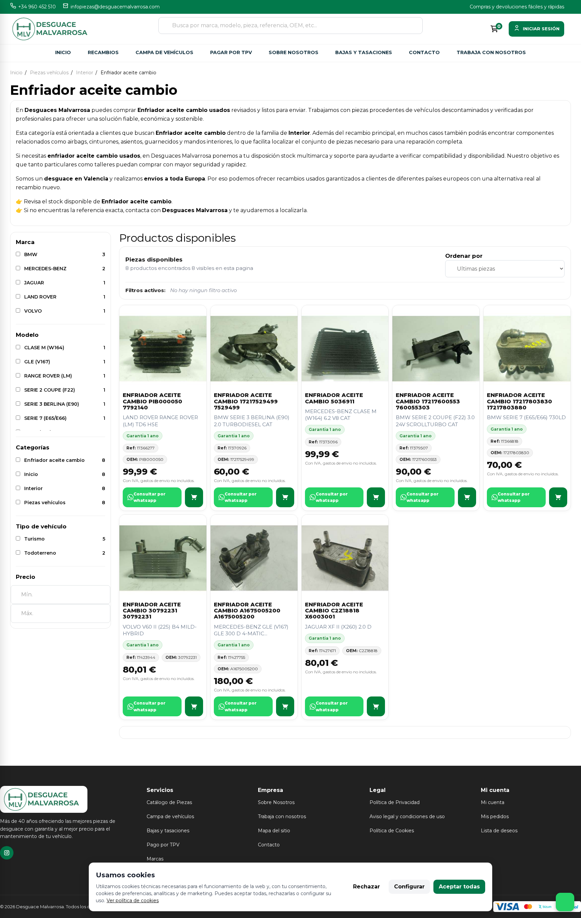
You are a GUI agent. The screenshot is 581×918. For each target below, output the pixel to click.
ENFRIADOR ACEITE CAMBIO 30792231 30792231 (152, 610)
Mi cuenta (492, 802)
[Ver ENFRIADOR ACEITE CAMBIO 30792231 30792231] (194, 706)
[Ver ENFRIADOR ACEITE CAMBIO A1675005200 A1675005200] (285, 706)
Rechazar (366, 886)
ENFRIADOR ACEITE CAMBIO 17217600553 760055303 (428, 401)
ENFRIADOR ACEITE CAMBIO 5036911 (334, 398)
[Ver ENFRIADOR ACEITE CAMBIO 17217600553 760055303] (467, 497)
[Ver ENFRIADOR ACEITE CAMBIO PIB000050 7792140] (194, 497)
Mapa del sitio (274, 831)
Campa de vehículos (164, 52)
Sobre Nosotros (276, 802)
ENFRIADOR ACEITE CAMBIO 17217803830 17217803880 (519, 401)
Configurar (409, 886)
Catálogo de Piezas (169, 802)
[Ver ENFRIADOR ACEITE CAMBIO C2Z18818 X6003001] (376, 706)
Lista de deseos (499, 831)
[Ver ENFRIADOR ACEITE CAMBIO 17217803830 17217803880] (558, 497)
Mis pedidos (495, 816)
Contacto (424, 52)
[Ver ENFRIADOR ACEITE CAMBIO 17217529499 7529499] (285, 497)
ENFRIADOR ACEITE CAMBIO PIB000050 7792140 (152, 401)
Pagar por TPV (231, 52)
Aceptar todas (459, 886)
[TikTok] (6, 853)
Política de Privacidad (395, 802)
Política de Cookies (392, 831)
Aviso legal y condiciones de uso (407, 816)
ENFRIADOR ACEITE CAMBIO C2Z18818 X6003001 (334, 610)
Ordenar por (463, 255)
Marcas (155, 859)
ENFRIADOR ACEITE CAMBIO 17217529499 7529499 (246, 401)
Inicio (63, 52)
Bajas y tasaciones (363, 52)
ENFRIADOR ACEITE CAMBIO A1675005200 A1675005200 (247, 610)
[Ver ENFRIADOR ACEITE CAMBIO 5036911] (376, 497)
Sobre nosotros (293, 52)
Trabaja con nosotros (491, 52)
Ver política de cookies (133, 900)
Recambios (103, 52)
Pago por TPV (163, 845)
